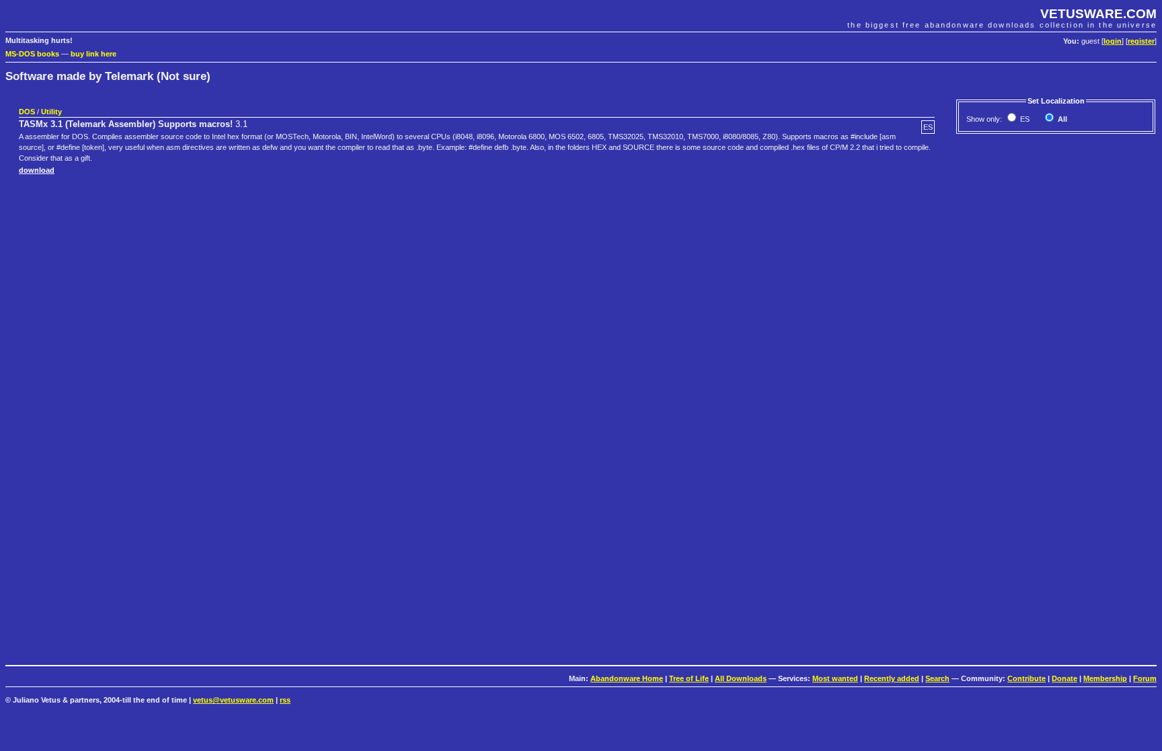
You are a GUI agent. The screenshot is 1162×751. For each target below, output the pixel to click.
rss (285, 700)
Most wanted (835, 678)
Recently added (891, 678)
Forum (1145, 678)
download (36, 170)
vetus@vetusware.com (233, 700)
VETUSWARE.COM (1098, 14)
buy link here (93, 54)
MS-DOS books (32, 54)
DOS (27, 112)
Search (937, 678)
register (1141, 41)
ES (1024, 119)
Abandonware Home (626, 678)
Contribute (1026, 678)
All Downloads (741, 678)
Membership (1105, 678)
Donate (1064, 678)
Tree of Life (689, 678)
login (1112, 41)
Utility (51, 112)
